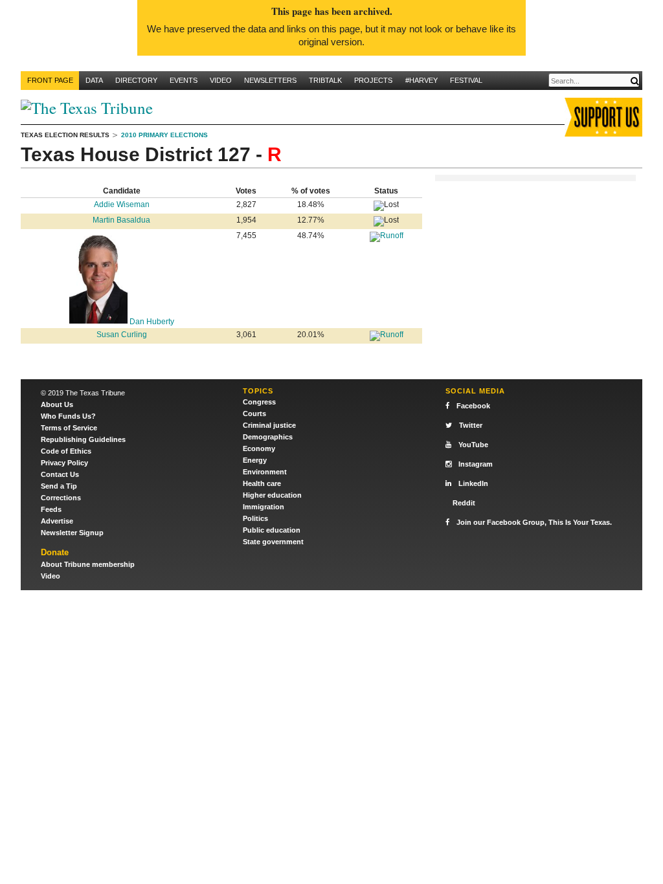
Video (221, 80)
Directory (136, 80)
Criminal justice (269, 425)
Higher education (272, 495)
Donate (55, 552)
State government (273, 542)
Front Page (50, 80)
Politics (255, 518)
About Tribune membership (88, 564)
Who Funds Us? (68, 416)
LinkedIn (473, 483)
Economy (259, 448)
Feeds (51, 509)
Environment (265, 472)
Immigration (263, 507)
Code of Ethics (66, 451)
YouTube (473, 444)
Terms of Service (69, 428)
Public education (271, 530)
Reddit (464, 503)
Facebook (473, 406)
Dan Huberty (151, 321)
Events (183, 80)
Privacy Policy (64, 463)
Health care (262, 483)
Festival (466, 80)
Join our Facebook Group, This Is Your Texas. (534, 522)
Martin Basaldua (121, 220)
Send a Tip (59, 486)
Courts (254, 413)
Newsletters (270, 80)
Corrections (61, 498)
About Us (57, 404)
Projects (373, 80)
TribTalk (325, 80)
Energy (255, 460)
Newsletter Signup (72, 532)
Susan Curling (121, 334)
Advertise (57, 521)
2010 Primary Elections (164, 134)
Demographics (268, 437)
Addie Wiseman (122, 204)
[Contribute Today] (603, 115)
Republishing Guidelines (83, 439)
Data (94, 80)
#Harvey (421, 80)
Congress (259, 402)
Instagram (475, 464)
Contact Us (60, 474)
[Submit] (634, 81)
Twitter (470, 425)
